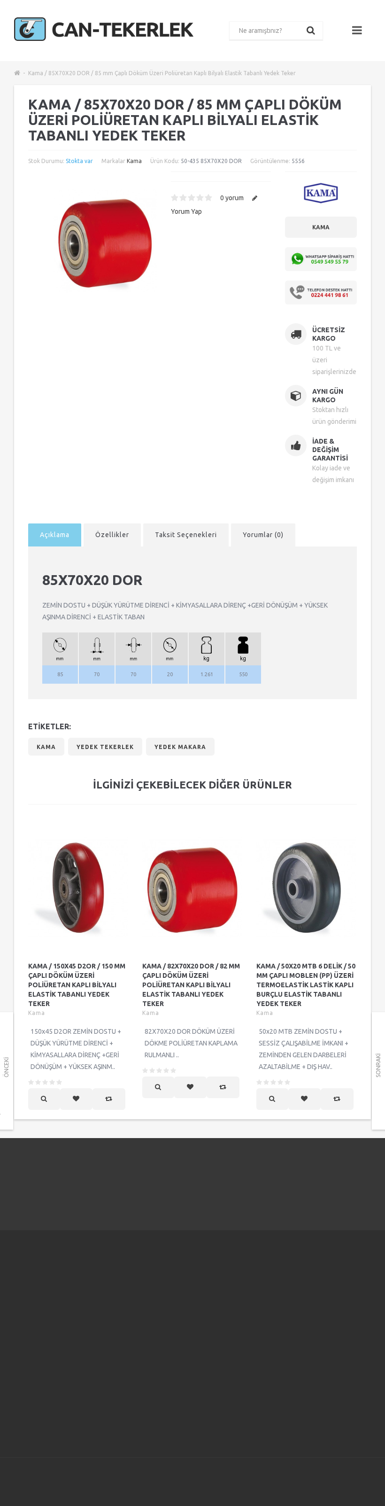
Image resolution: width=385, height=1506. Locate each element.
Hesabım (181, 1304)
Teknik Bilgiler (127, 1425)
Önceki (6, 1067)
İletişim (179, 1292)
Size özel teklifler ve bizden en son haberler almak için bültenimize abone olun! (326, 1301)
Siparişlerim (185, 1328)
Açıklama (54, 534)
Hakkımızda (123, 1284)
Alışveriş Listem (191, 1339)
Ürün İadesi (185, 1316)
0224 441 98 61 (322, 1178)
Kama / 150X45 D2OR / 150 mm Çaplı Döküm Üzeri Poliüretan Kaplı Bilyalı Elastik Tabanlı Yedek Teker (76, 984)
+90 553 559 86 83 (54, 1318)
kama (46, 747)
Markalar (243, 1284)
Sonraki (378, 1065)
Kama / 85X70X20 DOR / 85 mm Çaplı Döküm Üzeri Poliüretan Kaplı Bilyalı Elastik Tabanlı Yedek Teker (162, 73)
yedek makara (180, 747)
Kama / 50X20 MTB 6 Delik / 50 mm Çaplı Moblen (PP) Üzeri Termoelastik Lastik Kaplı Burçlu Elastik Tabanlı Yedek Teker (305, 984)
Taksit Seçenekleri (186, 534)
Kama (134, 161)
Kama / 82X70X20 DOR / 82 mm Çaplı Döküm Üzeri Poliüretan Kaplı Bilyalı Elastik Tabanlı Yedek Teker (191, 984)
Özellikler (112, 534)
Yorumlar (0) (263, 534)
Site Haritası (248, 1331)
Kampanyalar (249, 1296)
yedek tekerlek (105, 747)
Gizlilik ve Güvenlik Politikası (121, 1331)
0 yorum (232, 198)
